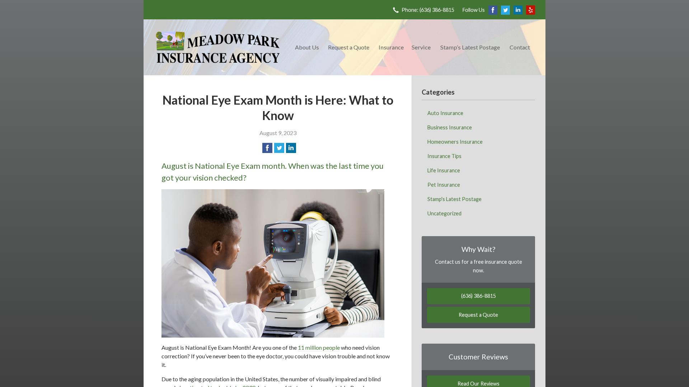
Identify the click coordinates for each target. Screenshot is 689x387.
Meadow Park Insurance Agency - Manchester (218, 47)
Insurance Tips (444, 156)
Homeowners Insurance (455, 142)
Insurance (391, 47)
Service (421, 47)
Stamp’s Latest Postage (470, 47)
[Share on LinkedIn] (291, 148)
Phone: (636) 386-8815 (428, 10)
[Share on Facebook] (267, 148)
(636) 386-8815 (478, 296)
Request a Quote (348, 47)
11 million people (319, 347)
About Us (307, 47)
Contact (520, 47)
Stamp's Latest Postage (454, 199)
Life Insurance (443, 170)
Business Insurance (449, 127)
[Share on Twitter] (279, 148)
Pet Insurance (443, 185)
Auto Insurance (445, 113)
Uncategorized (444, 213)
